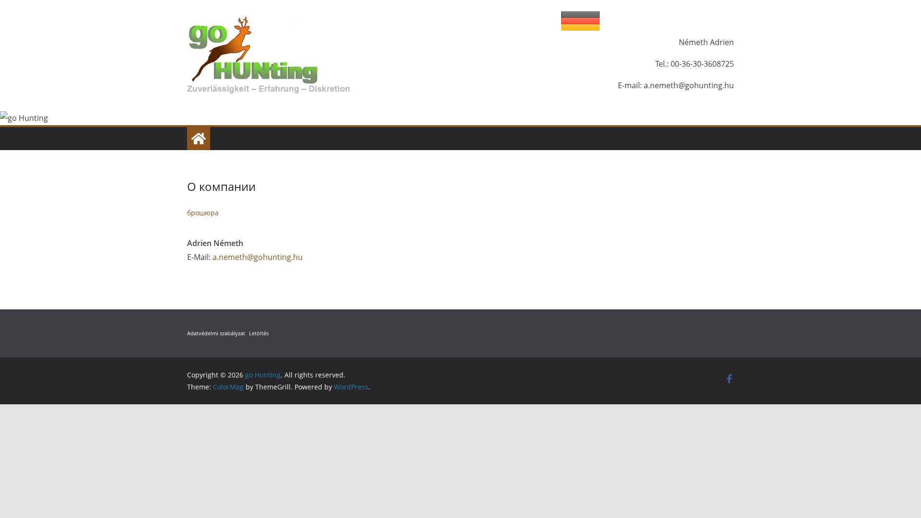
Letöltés (259, 333)
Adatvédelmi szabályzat (216, 333)
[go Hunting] (198, 138)
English (667, 21)
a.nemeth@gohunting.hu (258, 257)
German (580, 21)
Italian (710, 21)
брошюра (203, 212)
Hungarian (623, 21)
